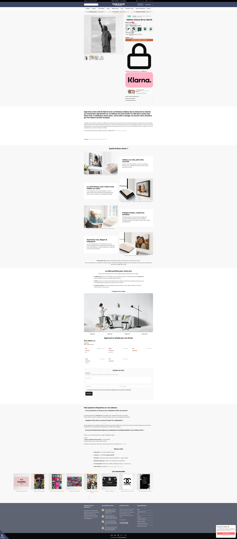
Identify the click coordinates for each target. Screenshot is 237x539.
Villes (122, 8)
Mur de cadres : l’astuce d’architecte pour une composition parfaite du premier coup (110, 511)
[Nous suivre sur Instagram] (123, 523)
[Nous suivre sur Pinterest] (127, 523)
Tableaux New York (102, 139)
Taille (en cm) (128, 32)
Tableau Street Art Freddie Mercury (27, 492)
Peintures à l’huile (129, 8)
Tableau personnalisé (140, 8)
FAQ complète (110, 466)
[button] (148, 4)
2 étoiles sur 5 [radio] (95, 374)
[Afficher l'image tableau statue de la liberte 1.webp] (86, 57)
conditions (123, 444)
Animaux (94, 8)
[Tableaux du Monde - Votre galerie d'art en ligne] (118, 4)
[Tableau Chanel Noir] (45, 481)
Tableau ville (115, 13)
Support (127, 25)
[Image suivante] (121, 34)
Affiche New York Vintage (120, 130)
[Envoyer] (97, 4)
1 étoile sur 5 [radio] (88, 374)
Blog (138, 509)
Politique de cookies (142, 526)
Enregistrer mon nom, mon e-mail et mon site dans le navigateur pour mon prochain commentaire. (109, 389)
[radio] (127, 28)
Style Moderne (101, 8)
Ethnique (88, 8)
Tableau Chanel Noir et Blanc (62, 491)
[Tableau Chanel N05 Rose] (98, 481)
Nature (108, 8)
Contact (139, 516)
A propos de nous (141, 511)
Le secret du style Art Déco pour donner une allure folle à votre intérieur (111, 529)
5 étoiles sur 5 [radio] (115, 374)
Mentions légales (141, 521)
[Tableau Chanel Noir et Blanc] (63, 481)
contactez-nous (119, 466)
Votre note (87, 373)
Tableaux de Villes (93, 139)
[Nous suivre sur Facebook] (121, 523)
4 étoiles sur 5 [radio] (108, 374)
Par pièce (149, 8)
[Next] (88, 498)
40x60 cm (109, 334)
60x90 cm (127, 334)
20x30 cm (92, 334)
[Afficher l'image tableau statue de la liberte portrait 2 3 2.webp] (91, 57)
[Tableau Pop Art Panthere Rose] (133, 481)
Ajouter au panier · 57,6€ (139, 40)
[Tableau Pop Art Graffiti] (151, 481)
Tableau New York (121, 13)
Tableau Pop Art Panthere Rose (133, 491)
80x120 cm (144, 334)
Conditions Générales (142, 523)
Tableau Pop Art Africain (115, 491)
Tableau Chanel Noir (45, 491)
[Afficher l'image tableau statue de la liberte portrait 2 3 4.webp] (101, 57)
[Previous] (84, 498)
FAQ (138, 514)
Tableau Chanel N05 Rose (98, 491)
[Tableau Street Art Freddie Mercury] (27, 481)
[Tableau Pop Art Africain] (116, 481)
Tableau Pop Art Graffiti (151, 491)
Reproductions (115, 8)
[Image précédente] (86, 34)
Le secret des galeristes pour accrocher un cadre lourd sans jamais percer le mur (111, 523)
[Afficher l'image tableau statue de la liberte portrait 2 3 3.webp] (96, 57)
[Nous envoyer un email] (125, 523)
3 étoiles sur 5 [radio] (101, 374)
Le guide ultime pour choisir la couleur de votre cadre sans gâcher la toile (111, 517)
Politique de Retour (141, 519)
